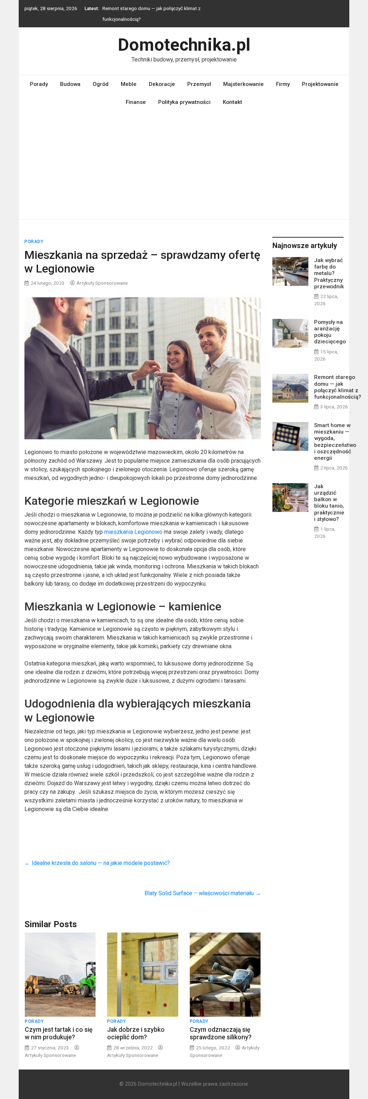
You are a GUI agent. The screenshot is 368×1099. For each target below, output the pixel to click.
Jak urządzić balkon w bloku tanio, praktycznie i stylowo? (329, 502)
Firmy (283, 84)
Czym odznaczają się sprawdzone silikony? (221, 1033)
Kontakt (232, 102)
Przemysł (199, 84)
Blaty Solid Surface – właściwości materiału (202, 893)
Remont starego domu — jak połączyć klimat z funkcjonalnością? (337, 387)
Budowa (70, 84)
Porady (39, 84)
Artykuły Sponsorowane (102, 283)
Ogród (101, 84)
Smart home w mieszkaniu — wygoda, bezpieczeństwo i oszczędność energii (335, 441)
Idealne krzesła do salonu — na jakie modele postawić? (97, 863)
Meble (129, 84)
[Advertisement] (184, 165)
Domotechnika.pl (184, 45)
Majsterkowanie (243, 84)
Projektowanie (320, 84)
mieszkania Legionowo (134, 531)
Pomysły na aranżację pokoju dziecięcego (330, 332)
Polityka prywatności (184, 102)
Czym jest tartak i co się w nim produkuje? (58, 1033)
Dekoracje (162, 84)
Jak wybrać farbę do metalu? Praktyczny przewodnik (329, 273)
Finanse (136, 102)
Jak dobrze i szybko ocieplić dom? (136, 1033)
